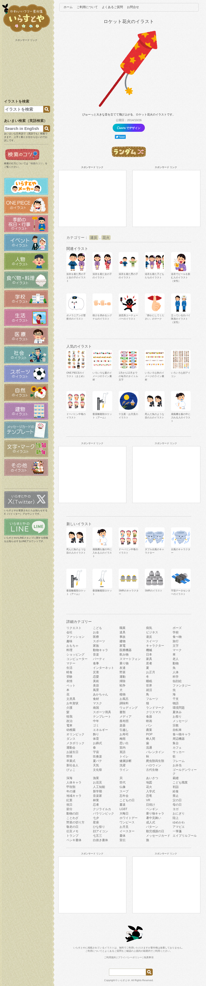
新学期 (97, 791)
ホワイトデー (128, 818)
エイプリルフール (185, 835)
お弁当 (177, 765)
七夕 (96, 818)
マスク (97, 703)
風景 (96, 690)
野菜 (122, 672)
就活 (149, 690)
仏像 (122, 787)
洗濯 (122, 765)
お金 (96, 632)
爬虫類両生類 (155, 761)
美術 (96, 681)
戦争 (122, 685)
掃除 (122, 681)
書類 (122, 712)
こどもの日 (127, 800)
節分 (69, 809)
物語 (176, 703)
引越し (124, 729)
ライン (124, 769)
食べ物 (177, 636)
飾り (96, 734)
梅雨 (122, 738)
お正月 (150, 672)
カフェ (177, 747)
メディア (125, 716)
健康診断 (125, 761)
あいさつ (152, 778)
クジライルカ (102, 809)
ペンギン (152, 809)
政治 (69, 721)
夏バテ (97, 761)
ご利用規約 (110, 957)
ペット (70, 685)
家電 (122, 645)
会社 (69, 632)
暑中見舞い (153, 818)
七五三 (97, 835)
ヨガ (176, 809)
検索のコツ (37, 163)
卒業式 (70, 761)
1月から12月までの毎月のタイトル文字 (128, 376)
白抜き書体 (100, 840)
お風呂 (124, 698)
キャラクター (155, 645)
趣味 (69, 641)
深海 (69, 778)
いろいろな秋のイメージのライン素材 (154, 376)
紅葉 (69, 800)
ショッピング (75, 654)
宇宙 (96, 752)
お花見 (97, 782)
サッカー (179, 752)
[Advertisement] (26, 68)
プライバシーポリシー (130, 957)
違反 (93, 238)
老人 (176, 659)
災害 (96, 672)
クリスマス (153, 712)
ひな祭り (99, 826)
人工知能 (99, 787)
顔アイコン (100, 831)
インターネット (103, 667)
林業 (96, 800)
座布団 (124, 721)
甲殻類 (70, 787)
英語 (122, 752)
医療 (96, 636)
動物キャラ (100, 650)
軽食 (69, 672)
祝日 (69, 804)
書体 (122, 835)
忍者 (96, 804)
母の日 (177, 804)
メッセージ (180, 721)
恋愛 (96, 676)
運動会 (70, 747)
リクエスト (73, 628)
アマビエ (179, 826)
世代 (122, 782)
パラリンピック (103, 813)
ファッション (75, 636)
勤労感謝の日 (155, 831)
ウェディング (128, 707)
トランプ (72, 835)
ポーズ (177, 628)
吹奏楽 (97, 756)
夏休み (177, 712)
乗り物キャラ (155, 813)
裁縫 (176, 778)
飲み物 (124, 654)
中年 (96, 721)
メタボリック (75, 743)
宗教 (176, 725)
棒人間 (150, 738)
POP (149, 734)
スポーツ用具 (102, 712)
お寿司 (124, 734)
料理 (69, 650)
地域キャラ (73, 795)
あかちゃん (100, 694)
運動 (122, 676)
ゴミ (96, 725)
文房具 (70, 698)
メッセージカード (158, 835)
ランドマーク (155, 707)
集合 (176, 743)
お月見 (124, 826)
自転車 (177, 729)
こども (97, 628)
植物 (122, 694)
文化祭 (97, 769)
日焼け (150, 804)
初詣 (176, 787)
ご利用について (87, 7)
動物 (176, 663)
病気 (149, 628)
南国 (96, 707)
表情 (69, 681)
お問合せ (133, 7)
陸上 (176, 818)
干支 (176, 698)
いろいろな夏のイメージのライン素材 (102, 376)
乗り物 (124, 663)
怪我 (69, 716)
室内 (122, 747)
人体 (176, 672)
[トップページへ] (26, 32)
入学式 (150, 791)
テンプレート (102, 716)
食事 (96, 663)
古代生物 (152, 769)
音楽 (96, 654)
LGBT (123, 809)
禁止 (176, 795)
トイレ (124, 756)
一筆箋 (177, 831)
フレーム (179, 761)
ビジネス (152, 632)
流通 (149, 747)
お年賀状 (72, 703)
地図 (149, 782)
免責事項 (148, 957)
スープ (124, 791)
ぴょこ (70, 769)
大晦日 (124, 813)
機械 (149, 650)
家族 (96, 645)
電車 (69, 725)
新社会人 (72, 765)
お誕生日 (72, 752)
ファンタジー (182, 685)
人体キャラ (73, 782)
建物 (122, 641)
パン (149, 725)
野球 (69, 756)
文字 (176, 645)
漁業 (96, 778)
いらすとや (124, 980)
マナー (70, 663)
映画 (149, 721)
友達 (122, 667)
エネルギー (100, 729)
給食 (176, 791)
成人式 (150, 822)
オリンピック (75, 734)
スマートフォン (130, 659)
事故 (122, 636)
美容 (96, 685)
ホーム (68, 7)
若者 (149, 663)
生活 (69, 667)
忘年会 (124, 795)
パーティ (99, 659)
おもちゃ (72, 645)
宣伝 (122, 840)
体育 (96, 738)
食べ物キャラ (182, 734)
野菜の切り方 (75, 822)
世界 (149, 685)
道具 (122, 632)
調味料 (124, 703)
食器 (149, 716)
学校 (176, 632)
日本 (149, 654)
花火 (106, 238)
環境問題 (179, 707)
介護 (69, 707)
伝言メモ (72, 831)
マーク (177, 650)
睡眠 (149, 681)
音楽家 (97, 795)
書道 (122, 804)
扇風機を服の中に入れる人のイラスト (180, 417)
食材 (96, 698)
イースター (127, 831)
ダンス (70, 738)
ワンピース (127, 822)
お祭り (177, 716)
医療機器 (125, 650)
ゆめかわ (179, 822)
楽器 (122, 725)
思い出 (124, 743)
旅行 (176, 641)
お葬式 (97, 743)
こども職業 (180, 782)
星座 (96, 822)
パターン (152, 826)
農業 (149, 729)
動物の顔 (72, 813)
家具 (149, 659)
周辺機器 (179, 738)
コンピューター (77, 659)
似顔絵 (177, 681)
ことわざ (72, 818)
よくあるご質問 (112, 7)
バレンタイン (155, 752)
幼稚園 (70, 729)
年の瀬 (70, 791)
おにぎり (179, 813)
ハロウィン (153, 765)
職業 (122, 628)
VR (148, 800)
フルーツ (152, 698)
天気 (96, 765)
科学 (176, 676)
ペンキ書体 (73, 840)
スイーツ (152, 641)
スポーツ (99, 641)
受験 (69, 676)
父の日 (177, 800)
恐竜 (149, 795)
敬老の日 (72, 826)
